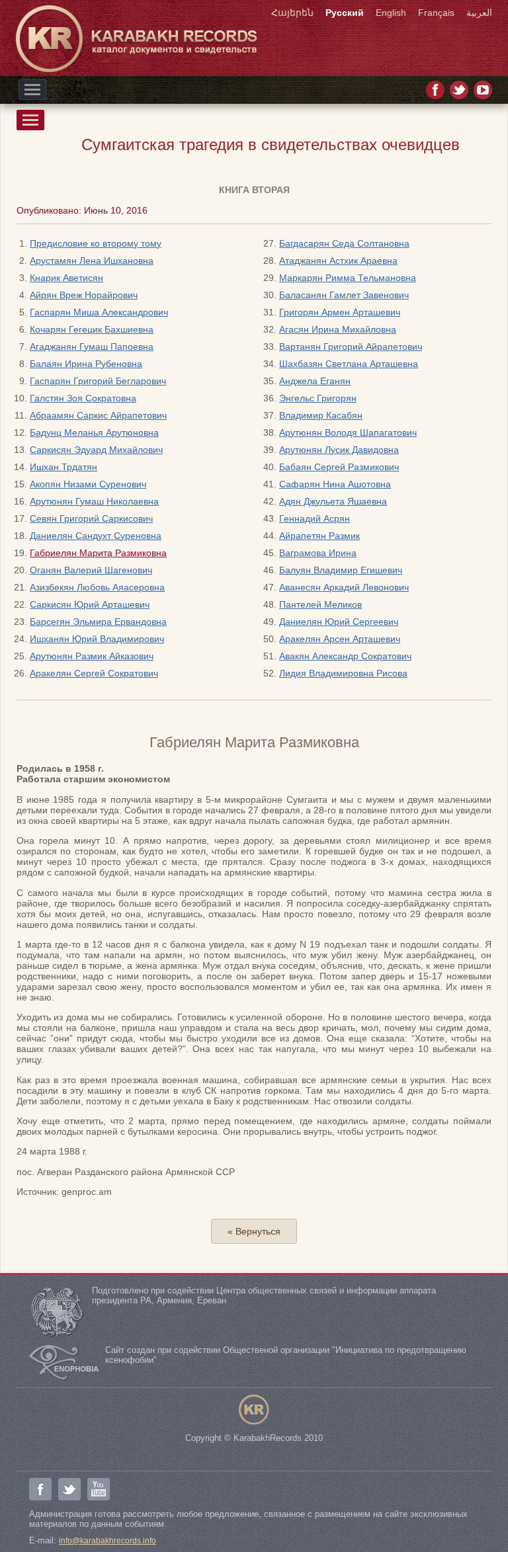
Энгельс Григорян (318, 398)
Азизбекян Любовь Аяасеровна (97, 587)
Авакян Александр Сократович (345, 656)
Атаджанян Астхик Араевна (338, 260)
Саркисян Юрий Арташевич (89, 604)
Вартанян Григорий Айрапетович (350, 346)
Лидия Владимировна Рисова (343, 673)
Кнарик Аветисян (66, 277)
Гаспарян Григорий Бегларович (98, 381)
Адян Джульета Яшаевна (333, 501)
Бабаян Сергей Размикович (339, 467)
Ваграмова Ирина (318, 553)
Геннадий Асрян (314, 518)
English (391, 12)
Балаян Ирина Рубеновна (86, 363)
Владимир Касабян (320, 415)
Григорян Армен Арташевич (339, 312)
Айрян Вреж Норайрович (84, 295)
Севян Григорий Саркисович (91, 518)
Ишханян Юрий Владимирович (97, 638)
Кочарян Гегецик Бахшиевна (91, 329)
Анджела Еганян (315, 381)
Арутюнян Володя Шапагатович (348, 432)
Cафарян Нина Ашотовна (335, 484)
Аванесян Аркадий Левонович (344, 587)
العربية (479, 12)
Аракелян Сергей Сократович (94, 673)
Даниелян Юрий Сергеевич (338, 621)
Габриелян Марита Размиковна (98, 553)
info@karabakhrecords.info (107, 1540)
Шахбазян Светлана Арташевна (348, 363)
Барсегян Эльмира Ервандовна (98, 621)
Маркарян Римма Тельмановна (347, 277)
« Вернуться (254, 1231)
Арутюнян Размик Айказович (91, 656)
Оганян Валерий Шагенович (91, 570)
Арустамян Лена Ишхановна (91, 260)
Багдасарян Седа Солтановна (344, 243)
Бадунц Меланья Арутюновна (94, 432)
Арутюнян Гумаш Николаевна (94, 501)
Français (436, 12)
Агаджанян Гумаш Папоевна (91, 346)
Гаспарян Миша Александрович (99, 312)
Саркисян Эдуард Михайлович (96, 449)
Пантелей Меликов (320, 604)
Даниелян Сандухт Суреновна (95, 535)
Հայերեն (292, 12)
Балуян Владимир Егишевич (340, 570)
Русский (344, 12)
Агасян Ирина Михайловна (337, 329)
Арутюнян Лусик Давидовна (339, 449)
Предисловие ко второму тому (95, 243)
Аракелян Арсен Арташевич (339, 638)
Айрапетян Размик (319, 535)
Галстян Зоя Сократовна (83, 398)
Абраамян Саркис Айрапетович (98, 415)
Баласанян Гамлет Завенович (344, 295)
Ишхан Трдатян (63, 467)
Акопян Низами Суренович (88, 484)
